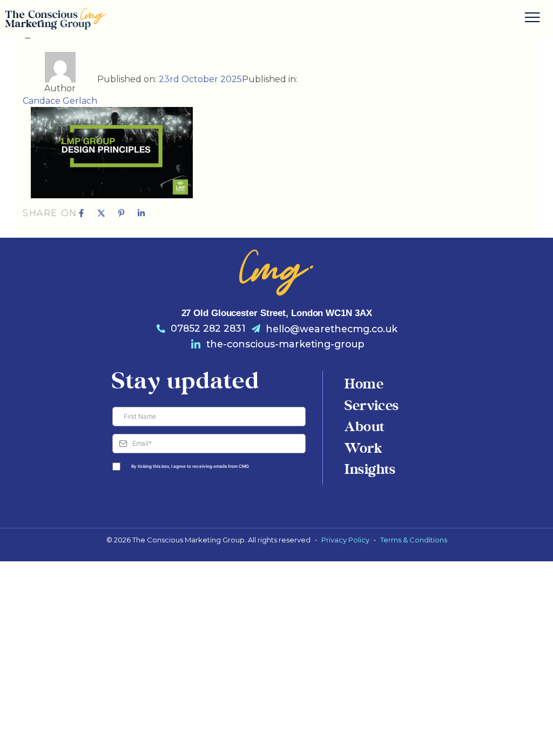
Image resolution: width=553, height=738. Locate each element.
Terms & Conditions (413, 539)
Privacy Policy (345, 539)
